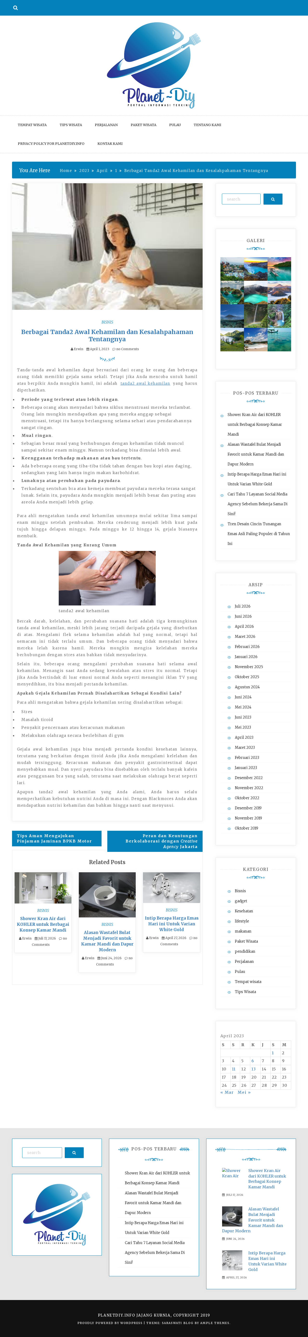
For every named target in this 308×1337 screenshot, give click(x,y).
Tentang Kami (207, 125)
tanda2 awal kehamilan (145, 383)
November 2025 (249, 667)
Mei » (244, 1092)
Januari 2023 (246, 767)
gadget (241, 901)
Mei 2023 (243, 727)
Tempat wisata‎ (32, 125)
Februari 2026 (247, 646)
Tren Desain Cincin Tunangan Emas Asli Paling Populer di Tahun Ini (259, 534)
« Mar (227, 1092)
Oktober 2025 (247, 677)
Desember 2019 (248, 808)
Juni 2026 (243, 616)
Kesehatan (244, 911)
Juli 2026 (242, 606)
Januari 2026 (246, 656)
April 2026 (244, 626)
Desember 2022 (249, 777)
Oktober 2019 (246, 828)
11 (234, 1069)
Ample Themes (214, 1323)
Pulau (175, 125)
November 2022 (249, 788)
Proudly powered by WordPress (110, 1323)
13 (253, 1069)
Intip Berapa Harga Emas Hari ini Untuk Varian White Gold (172, 924)
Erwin (78, 349)
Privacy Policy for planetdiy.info (51, 143)
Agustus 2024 (247, 687)
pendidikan (245, 951)
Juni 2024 (243, 697)
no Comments (127, 349)
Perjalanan (106, 125)
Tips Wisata (71, 125)
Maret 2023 (245, 747)
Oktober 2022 (247, 798)
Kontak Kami (109, 143)
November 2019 (248, 818)
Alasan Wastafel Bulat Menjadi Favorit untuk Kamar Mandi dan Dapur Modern (256, 454)
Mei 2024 (243, 707)
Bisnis (107, 322)
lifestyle (242, 921)
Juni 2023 (243, 717)
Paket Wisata (143, 125)
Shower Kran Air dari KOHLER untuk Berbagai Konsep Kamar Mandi (43, 924)
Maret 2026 (245, 636)
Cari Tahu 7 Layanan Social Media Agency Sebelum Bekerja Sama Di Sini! (258, 504)
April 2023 (244, 737)
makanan (243, 931)
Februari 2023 (247, 757)
